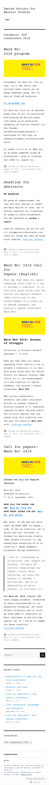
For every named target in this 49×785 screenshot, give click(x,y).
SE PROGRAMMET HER (14, 103)
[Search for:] (22, 655)
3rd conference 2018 (31, 169)
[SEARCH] (42, 655)
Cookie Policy (26, 775)
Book (6, 761)
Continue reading (33, 239)
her (32, 160)
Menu (7, 20)
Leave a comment (11, 172)
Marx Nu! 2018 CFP (20, 508)
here (21, 480)
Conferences (11, 754)
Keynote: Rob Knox (17, 687)
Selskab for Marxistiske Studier (23, 166)
